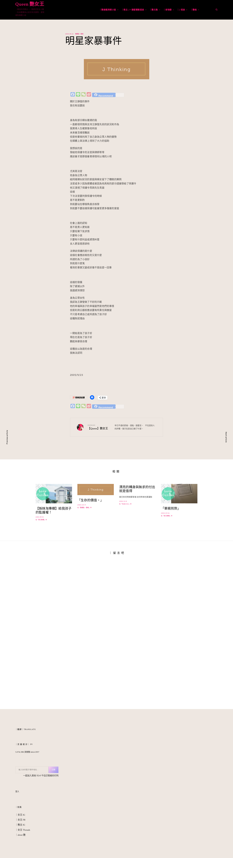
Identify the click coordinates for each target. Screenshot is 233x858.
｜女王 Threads (22, 829)
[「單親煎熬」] (179, 493)
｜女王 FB (20, 819)
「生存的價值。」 (90, 500)
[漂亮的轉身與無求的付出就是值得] (137, 494)
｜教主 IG (20, 824)
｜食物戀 (167, 10)
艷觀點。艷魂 (79, 34)
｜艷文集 (154, 10)
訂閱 (53, 770)
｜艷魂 (193, 10)
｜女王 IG (20, 814)
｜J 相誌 (181, 10)
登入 (17, 791)
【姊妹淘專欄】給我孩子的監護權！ (53, 511)
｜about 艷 (20, 834)
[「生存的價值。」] (95, 489)
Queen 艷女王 (29, 4)
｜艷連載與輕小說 (107, 10)
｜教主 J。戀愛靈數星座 (132, 10)
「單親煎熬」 (171, 509)
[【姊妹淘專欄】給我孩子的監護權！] (54, 493)
